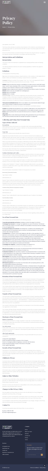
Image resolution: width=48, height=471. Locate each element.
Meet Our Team (28, 431)
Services (27, 433)
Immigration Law (6, 446)
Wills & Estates (5, 454)
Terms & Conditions (34, 467)
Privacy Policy (43, 467)
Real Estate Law (5, 448)
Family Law (4, 450)
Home (4, 27)
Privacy (26, 437)
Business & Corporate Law (8, 452)
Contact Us (27, 435)
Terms (26, 439)
